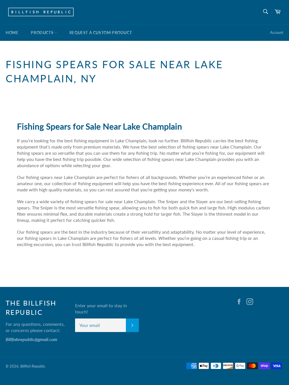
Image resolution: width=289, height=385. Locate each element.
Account (276, 32)
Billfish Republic (32, 366)
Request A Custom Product (100, 32)
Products (42, 32)
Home (12, 32)
